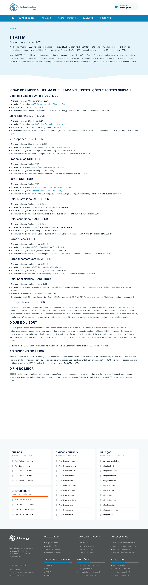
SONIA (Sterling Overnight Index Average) (48, 124)
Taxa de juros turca (66, 515)
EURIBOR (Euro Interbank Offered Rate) (45, 190)
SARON (49, 565)
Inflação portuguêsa (110, 510)
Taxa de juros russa (66, 505)
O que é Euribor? (52, 543)
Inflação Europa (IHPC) (121, 572)
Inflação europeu (109, 490)
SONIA (48, 572)
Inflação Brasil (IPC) (87, 569)
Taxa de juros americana (68, 461)
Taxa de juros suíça (66, 510)
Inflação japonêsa (109, 500)
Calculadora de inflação (111, 461)
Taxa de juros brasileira (67, 466)
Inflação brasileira (109, 481)
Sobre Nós (105, 18)
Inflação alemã (108, 466)
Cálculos (88, 18)
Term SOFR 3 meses (87, 553)
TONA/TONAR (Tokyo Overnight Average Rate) (51, 147)
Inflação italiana (109, 495)
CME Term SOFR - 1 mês (24, 500)
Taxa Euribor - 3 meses (23, 471)
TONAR (49, 575)
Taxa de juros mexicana (67, 500)
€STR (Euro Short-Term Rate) (43, 187)
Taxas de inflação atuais (122, 565)
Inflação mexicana (109, 505)
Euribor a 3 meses (53, 549)
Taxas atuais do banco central (124, 543)
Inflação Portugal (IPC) (88, 575)
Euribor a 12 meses (53, 553)
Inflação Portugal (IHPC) (122, 575)
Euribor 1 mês (51, 546)
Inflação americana (110, 471)
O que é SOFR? (85, 543)
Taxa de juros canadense (68, 476)
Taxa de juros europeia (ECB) (123, 553)
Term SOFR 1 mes (86, 549)
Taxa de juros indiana (67, 490)
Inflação (46, 18)
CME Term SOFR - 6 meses (24, 510)
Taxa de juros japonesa (67, 495)
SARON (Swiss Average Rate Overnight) (48, 167)
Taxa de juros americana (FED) (124, 546)
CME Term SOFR (36, 107)
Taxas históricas (67, 18)
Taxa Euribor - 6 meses (23, 476)
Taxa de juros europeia (67, 486)
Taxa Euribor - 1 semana (24, 461)
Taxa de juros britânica (67, 471)
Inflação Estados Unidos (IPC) (91, 572)
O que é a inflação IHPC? (122, 569)
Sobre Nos (24, 565)
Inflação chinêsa (109, 486)
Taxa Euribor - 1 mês (22, 466)
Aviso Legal (13, 565)
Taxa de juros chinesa (67, 481)
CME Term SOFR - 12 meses (25, 514)
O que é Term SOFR (87, 546)
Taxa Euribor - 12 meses (24, 481)
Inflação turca (108, 515)
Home (11, 28)
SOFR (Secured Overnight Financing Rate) (48, 104)
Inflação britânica (109, 476)
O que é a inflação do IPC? (89, 565)
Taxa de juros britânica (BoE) (123, 549)
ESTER (48, 569)
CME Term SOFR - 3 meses (24, 505)
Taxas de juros (26, 18)
